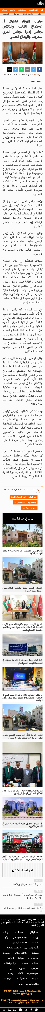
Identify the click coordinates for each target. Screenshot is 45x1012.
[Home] (42, 10)
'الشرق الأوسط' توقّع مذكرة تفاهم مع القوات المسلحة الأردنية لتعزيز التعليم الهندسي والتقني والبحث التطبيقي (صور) (22, 627)
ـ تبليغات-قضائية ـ (13, 947)
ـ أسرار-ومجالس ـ (31, 947)
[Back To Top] (41, 1010)
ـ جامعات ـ (24, 963)
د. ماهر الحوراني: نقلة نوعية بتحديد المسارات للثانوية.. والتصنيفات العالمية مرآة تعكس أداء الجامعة (22, 697)
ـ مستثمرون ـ (33, 958)
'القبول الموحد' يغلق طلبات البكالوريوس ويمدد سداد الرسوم (22, 589)
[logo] (40, 4)
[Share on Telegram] (15, 69)
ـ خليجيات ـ (33, 968)
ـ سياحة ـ (34, 978)
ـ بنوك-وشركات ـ (10, 963)
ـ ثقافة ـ (20, 973)
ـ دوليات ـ (6, 932)
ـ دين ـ (11, 968)
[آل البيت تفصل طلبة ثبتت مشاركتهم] (22, 808)
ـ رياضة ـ (10, 973)
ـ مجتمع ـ (34, 942)
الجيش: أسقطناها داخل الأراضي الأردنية (27, 884)
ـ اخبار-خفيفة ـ (32, 973)
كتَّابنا (39, 14)
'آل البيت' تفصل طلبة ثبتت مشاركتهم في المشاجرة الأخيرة (22, 825)
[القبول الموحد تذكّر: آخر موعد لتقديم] (22, 717)
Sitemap (11, 1002)
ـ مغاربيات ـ (21, 968)
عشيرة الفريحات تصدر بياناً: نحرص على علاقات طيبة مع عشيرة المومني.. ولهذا (22, 896)
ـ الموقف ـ (10, 958)
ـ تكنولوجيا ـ (8, 978)
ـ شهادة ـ (21, 958)
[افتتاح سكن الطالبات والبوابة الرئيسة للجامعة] (22, 535)
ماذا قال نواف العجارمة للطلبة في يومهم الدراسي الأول (22, 909)
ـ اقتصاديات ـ (18, 932)
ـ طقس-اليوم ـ (32, 983)
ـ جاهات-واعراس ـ (19, 937)
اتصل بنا (16, 14)
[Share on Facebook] (39, 69)
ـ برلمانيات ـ (34, 937)
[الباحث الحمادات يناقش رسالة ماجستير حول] (22, 764)
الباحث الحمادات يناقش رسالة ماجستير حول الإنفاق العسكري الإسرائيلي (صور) (22, 792)
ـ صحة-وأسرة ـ (22, 978)
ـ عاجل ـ (20, 983)
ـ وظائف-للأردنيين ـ (20, 942)
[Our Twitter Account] (26, 1010)
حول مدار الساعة (28, 14)
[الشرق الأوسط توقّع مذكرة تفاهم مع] (22, 608)
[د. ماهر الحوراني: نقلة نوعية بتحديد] (22, 679)
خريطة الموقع (23, 1002)
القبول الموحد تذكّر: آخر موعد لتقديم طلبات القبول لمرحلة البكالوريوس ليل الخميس (22, 736)
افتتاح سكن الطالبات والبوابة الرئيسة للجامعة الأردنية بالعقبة (22, 552)
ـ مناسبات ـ (6, 953)
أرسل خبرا (6, 14)
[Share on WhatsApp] (21, 69)
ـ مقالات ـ (34, 953)
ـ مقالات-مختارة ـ (21, 953)
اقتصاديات (22, 10)
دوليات (12, 10)
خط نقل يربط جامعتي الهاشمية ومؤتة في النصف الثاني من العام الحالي (22, 661)
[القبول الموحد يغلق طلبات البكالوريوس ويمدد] (22, 570)
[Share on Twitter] (33, 69)
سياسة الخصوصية (19, 1000)
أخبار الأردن (33, 10)
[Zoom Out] (19, 80)
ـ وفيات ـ (5, 937)
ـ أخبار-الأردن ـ (32, 932)
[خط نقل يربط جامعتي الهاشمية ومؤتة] (22, 645)
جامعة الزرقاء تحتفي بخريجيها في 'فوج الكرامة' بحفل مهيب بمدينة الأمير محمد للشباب (22, 858)
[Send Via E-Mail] (27, 69)
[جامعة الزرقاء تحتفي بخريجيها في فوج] (22, 841)
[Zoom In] (27, 80)
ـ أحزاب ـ (35, 963)
